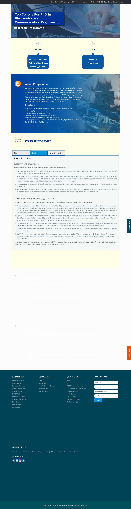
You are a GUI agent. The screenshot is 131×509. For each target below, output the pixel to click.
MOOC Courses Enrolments (76, 386)
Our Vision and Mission (47, 386)
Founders (42, 383)
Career (115, 2)
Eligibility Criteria (18, 380)
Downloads (68, 452)
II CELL (98, 2)
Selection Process (18, 386)
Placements (25, 452)
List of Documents (18, 389)
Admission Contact (18, 397)
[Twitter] (17, 460)
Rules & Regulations (19, 399)
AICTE (72, 2)
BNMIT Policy (16, 394)
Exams (110, 2)
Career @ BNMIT (49, 452)
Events (69, 380)
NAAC (56, 2)
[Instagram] (20, 460)
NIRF (61, 2)
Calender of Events (73, 399)
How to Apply (16, 383)
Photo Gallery (71, 394)
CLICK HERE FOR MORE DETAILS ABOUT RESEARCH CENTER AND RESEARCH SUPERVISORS (65, 255)
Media (92, 2)
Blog (39, 452)
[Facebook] (13, 460)
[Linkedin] (23, 460)
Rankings (66, 2)
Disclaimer (15, 402)
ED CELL (104, 2)
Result (59, 452)
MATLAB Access (72, 402)
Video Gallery (71, 397)
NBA (52, 2)
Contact (120, 2)
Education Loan (17, 391)
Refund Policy (16, 407)
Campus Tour (43, 389)
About (41, 380)
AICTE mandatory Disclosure (76, 389)
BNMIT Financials (72, 391)
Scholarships (16, 405)
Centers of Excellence (82, 2)
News (68, 383)
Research (15, 452)
